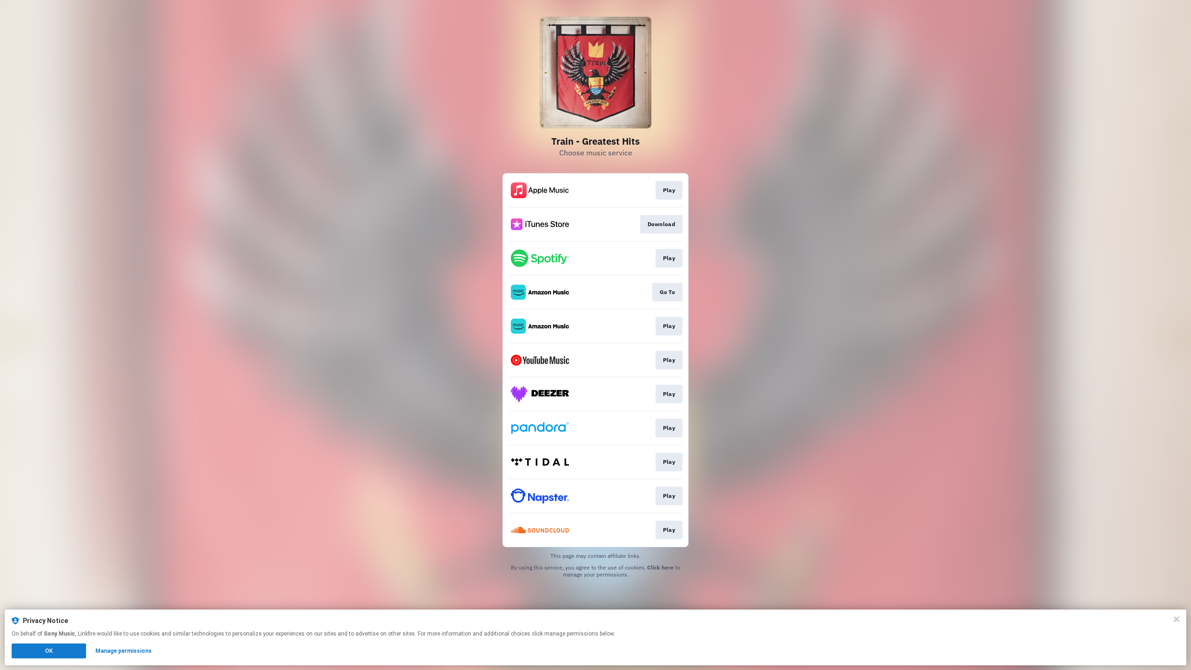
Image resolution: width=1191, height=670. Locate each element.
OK (49, 651)
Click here (660, 567)
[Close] (1176, 619)
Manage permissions (123, 651)
